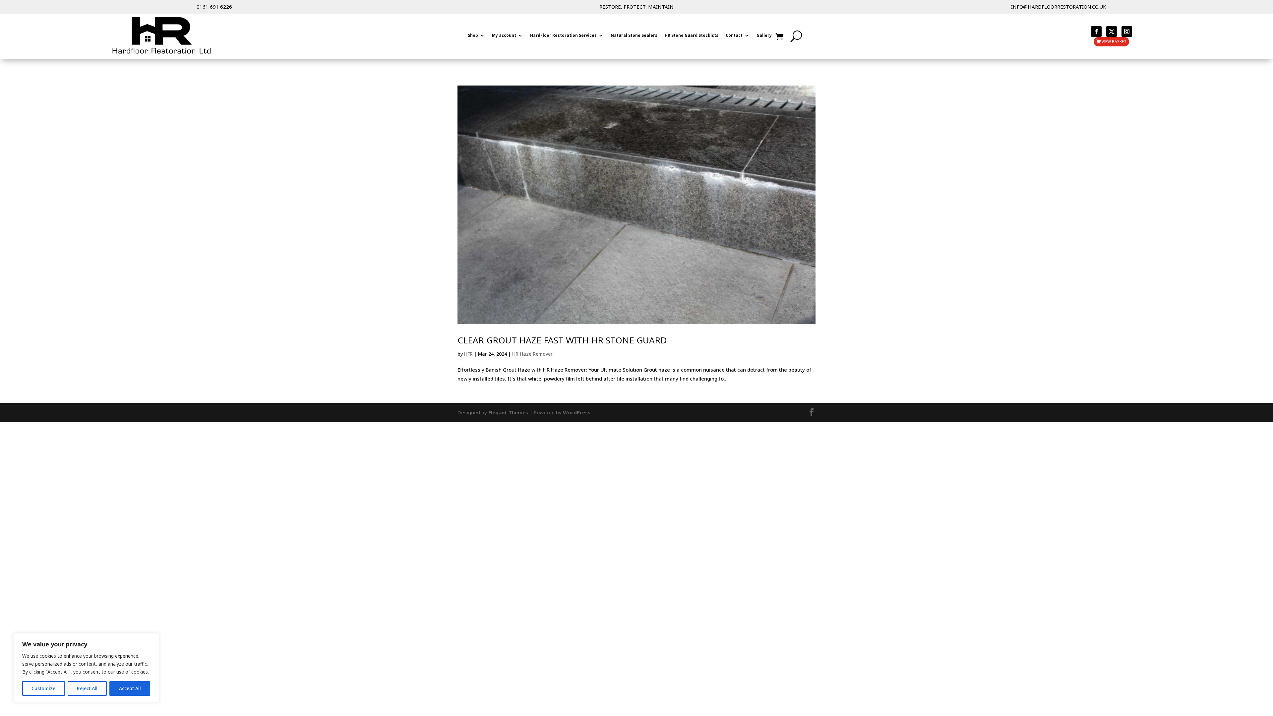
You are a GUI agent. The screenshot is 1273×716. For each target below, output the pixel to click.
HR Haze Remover (532, 354)
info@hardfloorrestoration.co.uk (1058, 6)
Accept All (130, 688)
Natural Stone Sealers (634, 35)
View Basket (1114, 41)
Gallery (764, 35)
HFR (468, 354)
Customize (43, 688)
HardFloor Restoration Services (563, 35)
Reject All (87, 688)
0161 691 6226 (214, 6)
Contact (734, 35)
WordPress (576, 412)
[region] (86, 668)
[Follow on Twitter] (1111, 31)
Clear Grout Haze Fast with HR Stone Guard (562, 340)
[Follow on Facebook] (1096, 31)
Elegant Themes (508, 412)
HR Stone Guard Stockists (691, 35)
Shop (473, 35)
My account (504, 35)
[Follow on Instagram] (1126, 31)
